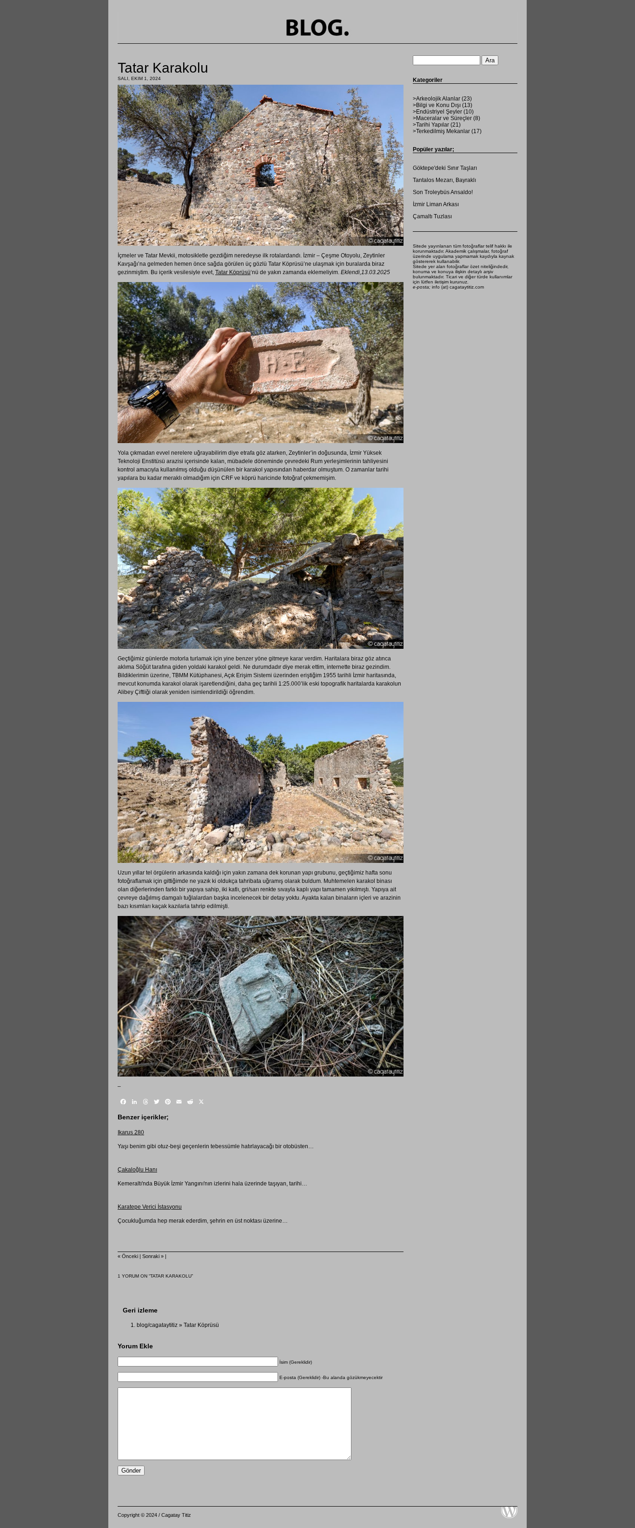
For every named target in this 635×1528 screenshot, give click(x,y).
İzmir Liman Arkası (436, 204)
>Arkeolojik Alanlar (436, 98)
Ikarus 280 (131, 1132)
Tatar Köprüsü (233, 272)
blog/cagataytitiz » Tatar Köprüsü (178, 1325)
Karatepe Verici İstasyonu (150, 1207)
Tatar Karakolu (163, 67)
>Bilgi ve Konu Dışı (437, 105)
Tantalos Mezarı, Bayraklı (444, 180)
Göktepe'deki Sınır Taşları (445, 168)
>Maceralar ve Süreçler (442, 118)
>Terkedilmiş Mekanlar (441, 131)
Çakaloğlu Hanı (137, 1169)
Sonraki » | (154, 1256)
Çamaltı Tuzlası (432, 216)
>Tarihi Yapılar (431, 124)
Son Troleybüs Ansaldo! (443, 192)
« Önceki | (130, 1256)
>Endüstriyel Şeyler (437, 111)
